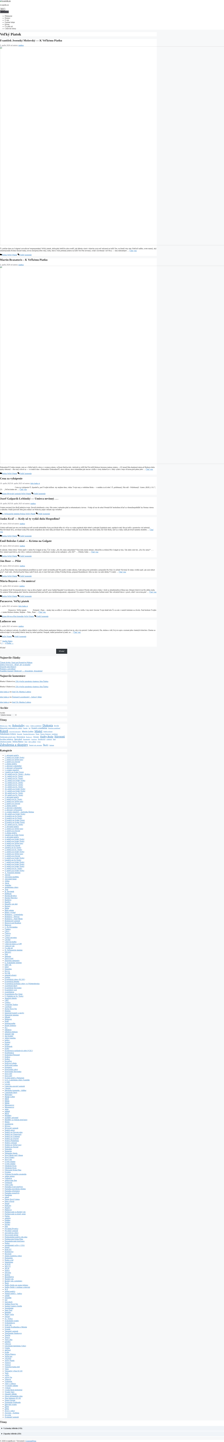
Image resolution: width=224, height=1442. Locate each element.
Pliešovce (8, 1210)
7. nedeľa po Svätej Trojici (14, 862)
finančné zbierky (11, 998)
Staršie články (7, 641)
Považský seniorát (11, 1231)
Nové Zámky (9, 1157)
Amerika (8, 885)
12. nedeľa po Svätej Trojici (15, 780)
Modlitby (8, 1116)
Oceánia (8, 1172)
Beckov (7, 906)
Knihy (7, 1049)
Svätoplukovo (10, 1323)
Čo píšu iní (9, 26)
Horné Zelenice (10, 1025)
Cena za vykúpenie (11, 478)
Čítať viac (133, 251)
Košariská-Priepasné (12, 1055)
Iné (29, 728)
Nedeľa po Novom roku (14, 1132)
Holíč (7, 1021)
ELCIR (7, 973)
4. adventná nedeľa (12, 837)
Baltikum (8, 894)
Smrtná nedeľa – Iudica (13, 1293)
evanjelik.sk (4, 5)
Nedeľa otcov (10, 1130)
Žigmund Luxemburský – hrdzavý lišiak (27, 697)
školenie (51, 745)
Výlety (39, 741)
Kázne (7, 24)
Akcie (7, 883)
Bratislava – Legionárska (14, 915)
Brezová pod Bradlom (13, 923)
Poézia (4, 255)
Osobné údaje (10, 22)
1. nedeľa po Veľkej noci (14, 760)
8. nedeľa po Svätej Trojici (14, 864)
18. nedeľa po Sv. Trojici (14, 793)
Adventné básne (11, 879)
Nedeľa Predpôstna (12, 1141)
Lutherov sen (8, 621)
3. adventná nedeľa (12, 827)
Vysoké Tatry (9, 1392)
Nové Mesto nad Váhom (14, 1155)
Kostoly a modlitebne (39, 728)
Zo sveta (8, 1415)
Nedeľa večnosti (47, 731)
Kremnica (8, 1067)
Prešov (7, 1243)
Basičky (8, 902)
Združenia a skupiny (14, 744)
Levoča (7, 1084)
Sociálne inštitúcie (6, 739)
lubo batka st (4, 692)
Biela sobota (9, 910)
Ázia (6, 889)
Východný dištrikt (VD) (12, 1428)
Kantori (7, 1042)
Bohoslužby (18, 725)
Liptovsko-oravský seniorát (15, 1086)
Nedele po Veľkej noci (13, 1145)
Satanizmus (9, 1262)
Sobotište (20, 616)
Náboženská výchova (8, 734)
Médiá (7, 1101)
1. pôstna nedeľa (11, 764)
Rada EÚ (8, 1250)
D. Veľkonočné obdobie (11, 514)
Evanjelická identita (12, 982)
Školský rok (9, 1279)
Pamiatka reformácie (12, 1191)
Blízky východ (10, 912)
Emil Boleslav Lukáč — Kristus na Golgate (26, 540)
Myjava (10, 616)
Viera (25, 742)
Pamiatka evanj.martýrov (14, 1187)
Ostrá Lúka (9, 1185)
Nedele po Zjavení (11, 1147)
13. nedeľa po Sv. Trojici (14, 783)
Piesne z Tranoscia (45, 734)
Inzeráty (25, 728)
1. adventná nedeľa (12, 755)
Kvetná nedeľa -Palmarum (14, 1078)
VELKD (8, 1358)
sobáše (7, 1296)
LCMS (7, 1082)
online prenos (10, 1176)
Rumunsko (9, 1258)
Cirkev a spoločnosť (36, 726)
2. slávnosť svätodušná (13, 808)
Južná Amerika (10, 1038)
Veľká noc (8, 1356)
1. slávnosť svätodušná (13, 766)
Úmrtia (7, 1348)
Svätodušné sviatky (12, 1321)
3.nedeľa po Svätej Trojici (14, 835)
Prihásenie (8, 16)
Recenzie (8, 1254)
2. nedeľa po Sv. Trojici (13, 799)
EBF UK (8, 965)
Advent (7, 875)
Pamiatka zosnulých (12, 1193)
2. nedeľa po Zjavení (12, 804)
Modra (7, 1122)
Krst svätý (8, 1074)
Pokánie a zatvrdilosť (8, 669)
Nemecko (8, 1151)
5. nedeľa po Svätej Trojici (14, 852)
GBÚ (7, 1000)
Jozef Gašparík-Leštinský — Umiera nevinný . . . (30, 498)
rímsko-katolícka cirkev (13, 1256)
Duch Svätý (9, 958)
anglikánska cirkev (11, 887)
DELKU (8, 952)
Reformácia (21, 737)
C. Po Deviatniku (11, 927)
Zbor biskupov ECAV (13, 1398)
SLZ (6, 1289)
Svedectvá (41, 739)
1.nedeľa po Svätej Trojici (14, 772)
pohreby (8, 1218)
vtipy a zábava (32, 742)
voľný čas (8, 1377)
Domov (7, 18)
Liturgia (7, 1088)
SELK (7, 1268)
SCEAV (8, 1264)
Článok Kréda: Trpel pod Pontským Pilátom (16, 663)
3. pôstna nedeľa (11, 833)
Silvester (36, 737)
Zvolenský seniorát (12, 1417)
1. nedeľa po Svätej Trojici (14, 757)
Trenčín (7, 1335)
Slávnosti (59, 736)
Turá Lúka (8, 1340)
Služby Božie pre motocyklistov (16, 1285)
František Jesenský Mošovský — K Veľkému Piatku (31, 40)
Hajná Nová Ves (11, 1009)
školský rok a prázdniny (13, 1281)
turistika (7, 1342)
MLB (7, 1113)
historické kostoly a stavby (14, 1013)
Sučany (7, 1317)
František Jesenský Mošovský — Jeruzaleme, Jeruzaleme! (21, 671)
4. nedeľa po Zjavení (12, 845)
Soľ (6, 1300)
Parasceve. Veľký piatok (14, 601)
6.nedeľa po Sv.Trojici (13, 860)
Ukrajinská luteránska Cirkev (15, 1346)
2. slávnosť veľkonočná (13, 810)
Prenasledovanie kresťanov (15, 1241)
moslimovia (9, 1124)
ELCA (7, 971)
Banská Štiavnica (11, 898)
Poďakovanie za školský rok (15, 1212)
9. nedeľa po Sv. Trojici (13, 868)
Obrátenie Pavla (10, 1166)
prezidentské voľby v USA (15, 1245)
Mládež (38, 731)
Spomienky (26, 739)
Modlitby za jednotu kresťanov (16, 1120)
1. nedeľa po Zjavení (12, 762)
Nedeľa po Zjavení (12, 1139)
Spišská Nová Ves (11, 1304)
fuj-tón (56, 726)
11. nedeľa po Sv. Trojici (14, 776)
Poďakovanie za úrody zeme (8, 737)
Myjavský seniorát (14, 494)
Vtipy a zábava (10, 1384)
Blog (10, 726)
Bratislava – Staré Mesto (14, 919)
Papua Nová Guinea (12, 1199)
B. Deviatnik (9, 891)
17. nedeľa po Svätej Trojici (15, 791)
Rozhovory (29, 737)
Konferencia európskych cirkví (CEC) (19, 1051)
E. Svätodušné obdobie (13, 963)
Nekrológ (8, 1149)
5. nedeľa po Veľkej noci (14, 854)
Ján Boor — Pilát (10, 560)
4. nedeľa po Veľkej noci (14, 843)
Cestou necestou (11, 938)
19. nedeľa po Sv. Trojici (14, 795)
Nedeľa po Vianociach (13, 1134)
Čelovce (8, 933)
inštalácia (8, 1030)
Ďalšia (10, 643)
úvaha (7, 1352)
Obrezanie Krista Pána (13, 1170)
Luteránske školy (11, 1092)
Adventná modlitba (12, 877)
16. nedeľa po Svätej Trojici (15, 789)
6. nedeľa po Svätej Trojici (14, 858)
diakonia (8, 956)
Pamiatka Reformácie (29, 734)
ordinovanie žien (11, 1180)
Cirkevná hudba (10, 942)
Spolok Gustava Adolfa (13, 1306)
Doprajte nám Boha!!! (8, 667)
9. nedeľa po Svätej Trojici (14, 871)
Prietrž (7, 1247)
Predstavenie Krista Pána (14, 1239)
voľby (7, 1375)
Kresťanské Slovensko (13, 1072)
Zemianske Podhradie (13, 1402)
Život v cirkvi (10, 1411)
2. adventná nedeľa (12, 797)
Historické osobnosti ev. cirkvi (11, 728)
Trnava (7, 1337)
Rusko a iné (9, 1260)
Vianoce (8, 1363)
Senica (7, 1270)
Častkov (8, 929)
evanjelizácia (9, 992)
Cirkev (27, 725)
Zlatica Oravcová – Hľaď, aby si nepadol (15, 665)
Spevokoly (9, 1302)
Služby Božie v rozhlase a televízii (17, 1287)
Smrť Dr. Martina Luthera (21, 692)
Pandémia (8, 1195)
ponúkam (55, 734)
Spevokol (18, 739)
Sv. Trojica (9, 1319)
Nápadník (19, 734)
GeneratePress (31, 1441)
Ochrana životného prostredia (15, 1174)
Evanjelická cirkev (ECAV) (15, 979)
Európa (7, 977)
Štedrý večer (9, 1314)
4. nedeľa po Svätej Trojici (14, 839)
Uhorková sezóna (5, 742)
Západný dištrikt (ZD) (12, 1434)
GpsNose (8, 1007)
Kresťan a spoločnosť (54, 728)
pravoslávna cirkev (12, 1233)
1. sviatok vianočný (12, 770)
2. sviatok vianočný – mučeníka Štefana (19, 812)
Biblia (7, 908)
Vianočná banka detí (12, 1367)
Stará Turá (8, 1310)
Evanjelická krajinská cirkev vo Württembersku (22, 984)
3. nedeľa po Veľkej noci (14, 829)
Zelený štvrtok (10, 1400)
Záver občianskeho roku (14, 1396)
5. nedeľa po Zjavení (12, 856)
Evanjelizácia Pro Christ (13, 994)
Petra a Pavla (9, 1201)
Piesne (37, 734)
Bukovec (8, 925)
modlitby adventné (11, 1118)
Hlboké (7, 1017)
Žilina (7, 1407)
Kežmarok (8, 1046)
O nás (7, 20)
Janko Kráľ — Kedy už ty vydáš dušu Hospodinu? (30, 518)
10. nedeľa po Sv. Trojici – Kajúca (17, 774)
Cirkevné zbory (10, 29)
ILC (6, 1028)
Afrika (7, 881)
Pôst (14, 616)
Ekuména (8, 969)
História (7, 1011)
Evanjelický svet (11, 990)
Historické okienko (12, 1015)
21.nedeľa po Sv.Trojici (13, 816)
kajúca (7, 1040)
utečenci (8, 1350)
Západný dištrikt (11, 1394)
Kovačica (8, 1061)
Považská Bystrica (11, 1229)
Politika (7, 1220)
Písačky (7, 1208)
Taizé (54, 739)
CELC (7, 931)
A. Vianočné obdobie (12, 873)
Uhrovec (8, 1344)
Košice (7, 1059)
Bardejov (8, 900)
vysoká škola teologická (13, 1390)
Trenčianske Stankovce (13, 1333)
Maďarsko (8, 1095)
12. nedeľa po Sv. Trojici (14, 778)
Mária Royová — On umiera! (17, 581)
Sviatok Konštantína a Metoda (16, 1327)
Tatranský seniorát (11, 1331)
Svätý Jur (8, 1325)
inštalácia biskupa (11, 1032)
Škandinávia (9, 1277)
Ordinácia (8, 1178)
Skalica (7, 1275)
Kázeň (4, 731)
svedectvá (49, 739)
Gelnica (7, 1002)
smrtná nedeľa (10, 1291)
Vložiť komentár (25, 255)
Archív (2, 713)
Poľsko (7, 1224)
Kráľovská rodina (11, 1065)
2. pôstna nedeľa (11, 806)
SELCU (8, 1266)
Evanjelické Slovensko (13, 988)
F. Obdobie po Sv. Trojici (14, 996)
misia (7, 1109)
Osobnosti (8, 1183)
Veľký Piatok (12, 255)
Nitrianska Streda (11, 1153)
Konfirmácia (9, 1053)
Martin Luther (27, 731)
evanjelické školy (11, 986)
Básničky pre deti (11, 904)
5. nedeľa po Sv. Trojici (13, 850)
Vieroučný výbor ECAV (14, 1371)
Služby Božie (46, 736)
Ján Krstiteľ (9, 1036)
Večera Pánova (17, 741)
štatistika (8, 1312)
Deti (6, 954)
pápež (7, 1197)
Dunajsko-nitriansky (12, 961)
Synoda (7, 1329)
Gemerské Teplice (11, 1005)
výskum (7, 1388)
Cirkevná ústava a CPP (13, 944)
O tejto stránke (10, 1162)
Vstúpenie (8, 1381)
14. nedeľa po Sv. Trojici (14, 785)
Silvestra (8, 1273)
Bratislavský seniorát (12, 921)
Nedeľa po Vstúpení (12, 1136)
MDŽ (7, 1099)
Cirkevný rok (9, 946)
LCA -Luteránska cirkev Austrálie (17, 1080)
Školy (45, 745)
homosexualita (10, 1023)
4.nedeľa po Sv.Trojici (13, 847)
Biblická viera (3, 725)
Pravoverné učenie (11, 1235)
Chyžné (7, 940)
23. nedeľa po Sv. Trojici (14, 824)
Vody (7, 1373)
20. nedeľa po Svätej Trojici (15, 814)
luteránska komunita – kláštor (15, 1090)
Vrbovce (8, 1379)
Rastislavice (9, 1252)
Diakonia (48, 725)
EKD (7, 967)
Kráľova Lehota (11, 1063)
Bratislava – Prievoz (12, 917)
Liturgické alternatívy (15, 731)
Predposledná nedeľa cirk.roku (16, 1237)
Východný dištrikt (11, 1386)
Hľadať (3, 648)
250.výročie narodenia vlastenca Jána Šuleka (31, 681)
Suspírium (34, 739)
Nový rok (8, 1159)
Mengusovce (9, 1105)
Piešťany (8, 1206)
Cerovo (7, 935)
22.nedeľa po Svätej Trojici (15, 820)
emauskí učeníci (10, 975)
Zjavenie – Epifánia (12, 1413)
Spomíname (9, 1308)
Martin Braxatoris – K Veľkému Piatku (23, 259)
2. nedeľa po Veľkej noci (14, 801)
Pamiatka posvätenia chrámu (15, 1189)
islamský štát (9, 1034)
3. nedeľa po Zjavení (12, 831)
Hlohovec (8, 1019)
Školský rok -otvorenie (35, 745)
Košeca (7, 1057)
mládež (7, 1111)
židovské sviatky (11, 1404)
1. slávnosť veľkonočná (13, 768)
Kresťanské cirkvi (11, 1069)
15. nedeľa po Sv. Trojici (14, 787)
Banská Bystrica (11, 896)
